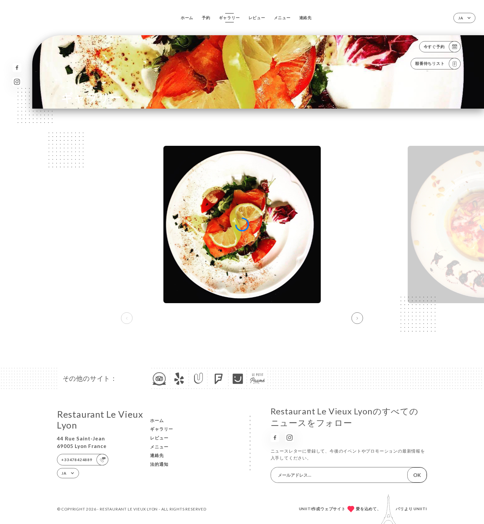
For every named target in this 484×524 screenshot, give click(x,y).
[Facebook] (17, 67)
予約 (206, 17)
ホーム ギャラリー (79, 87)
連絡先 (305, 17)
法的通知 (159, 464)
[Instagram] (17, 81)
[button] (357, 318)
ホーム (187, 17)
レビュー (257, 17)
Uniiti (420, 509)
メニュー (282, 17)
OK (417, 475)
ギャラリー (229, 17)
